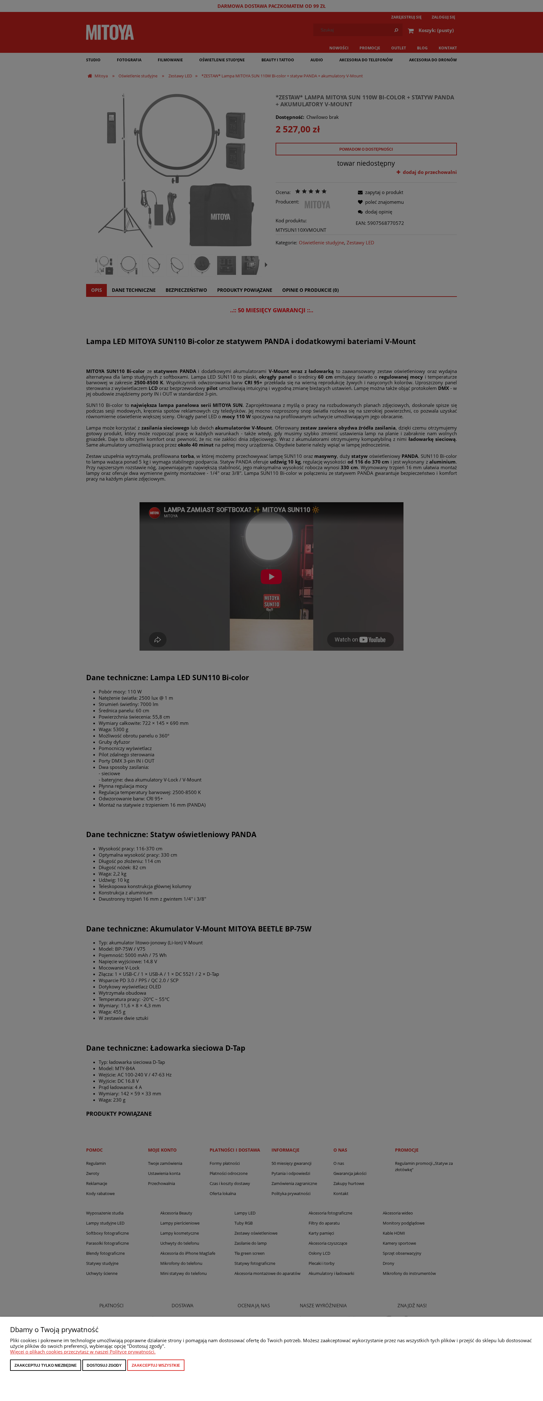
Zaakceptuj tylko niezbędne (45, 1365)
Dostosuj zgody (104, 1365)
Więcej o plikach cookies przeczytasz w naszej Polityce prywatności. (83, 1351)
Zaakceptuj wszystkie (156, 1365)
